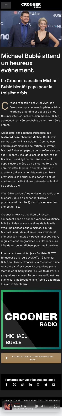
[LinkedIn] (30, 384)
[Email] (54, 384)
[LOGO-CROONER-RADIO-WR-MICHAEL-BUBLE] (31, 291)
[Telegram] (46, 384)
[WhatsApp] (38, 384)
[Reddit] (22, 384)
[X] (14, 384)
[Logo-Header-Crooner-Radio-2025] (31, 4)
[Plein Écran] (55, 406)
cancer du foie (42, 163)
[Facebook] (7, 384)
